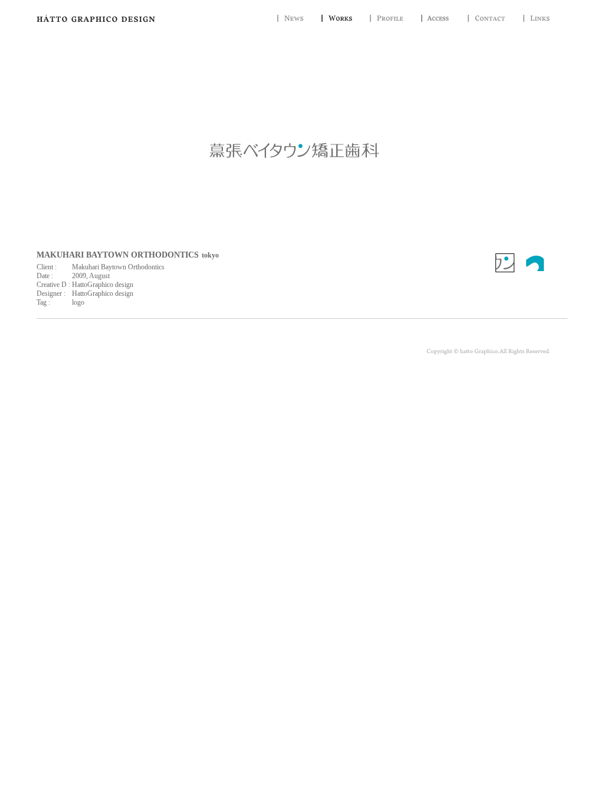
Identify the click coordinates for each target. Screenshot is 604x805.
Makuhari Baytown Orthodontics (118, 267)
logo (78, 302)
